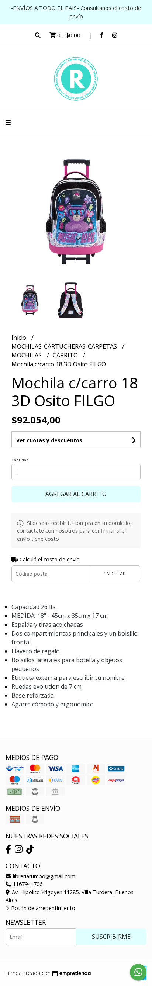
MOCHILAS (27, 355)
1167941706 (26, 884)
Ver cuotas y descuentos (49, 440)
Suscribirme (111, 937)
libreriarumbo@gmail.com (43, 876)
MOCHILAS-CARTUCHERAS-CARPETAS (64, 346)
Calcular (114, 573)
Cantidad (20, 460)
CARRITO (66, 355)
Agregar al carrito (76, 494)
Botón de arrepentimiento (42, 907)
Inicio (19, 337)
